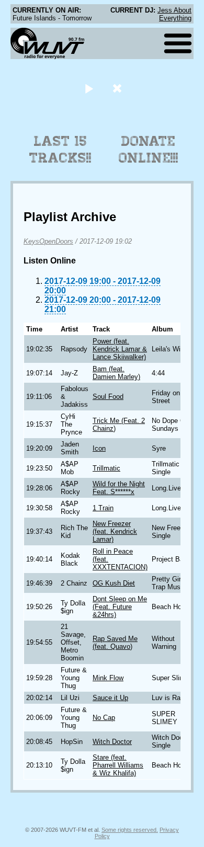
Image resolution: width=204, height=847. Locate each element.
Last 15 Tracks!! (60, 149)
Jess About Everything (174, 14)
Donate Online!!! (148, 149)
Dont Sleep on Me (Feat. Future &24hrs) (120, 607)
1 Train (103, 508)
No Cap (104, 718)
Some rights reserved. (129, 830)
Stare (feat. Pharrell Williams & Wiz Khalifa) (118, 765)
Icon (99, 448)
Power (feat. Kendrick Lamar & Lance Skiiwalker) (120, 349)
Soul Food (108, 396)
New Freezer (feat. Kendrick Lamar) (115, 531)
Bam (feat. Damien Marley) (116, 373)
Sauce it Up (110, 698)
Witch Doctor (112, 742)
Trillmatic (106, 468)
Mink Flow (108, 678)
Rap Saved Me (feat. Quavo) (115, 642)
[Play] (88, 88)
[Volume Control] (118, 88)
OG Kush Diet (114, 583)
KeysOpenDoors (48, 241)
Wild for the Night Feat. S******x (119, 488)
